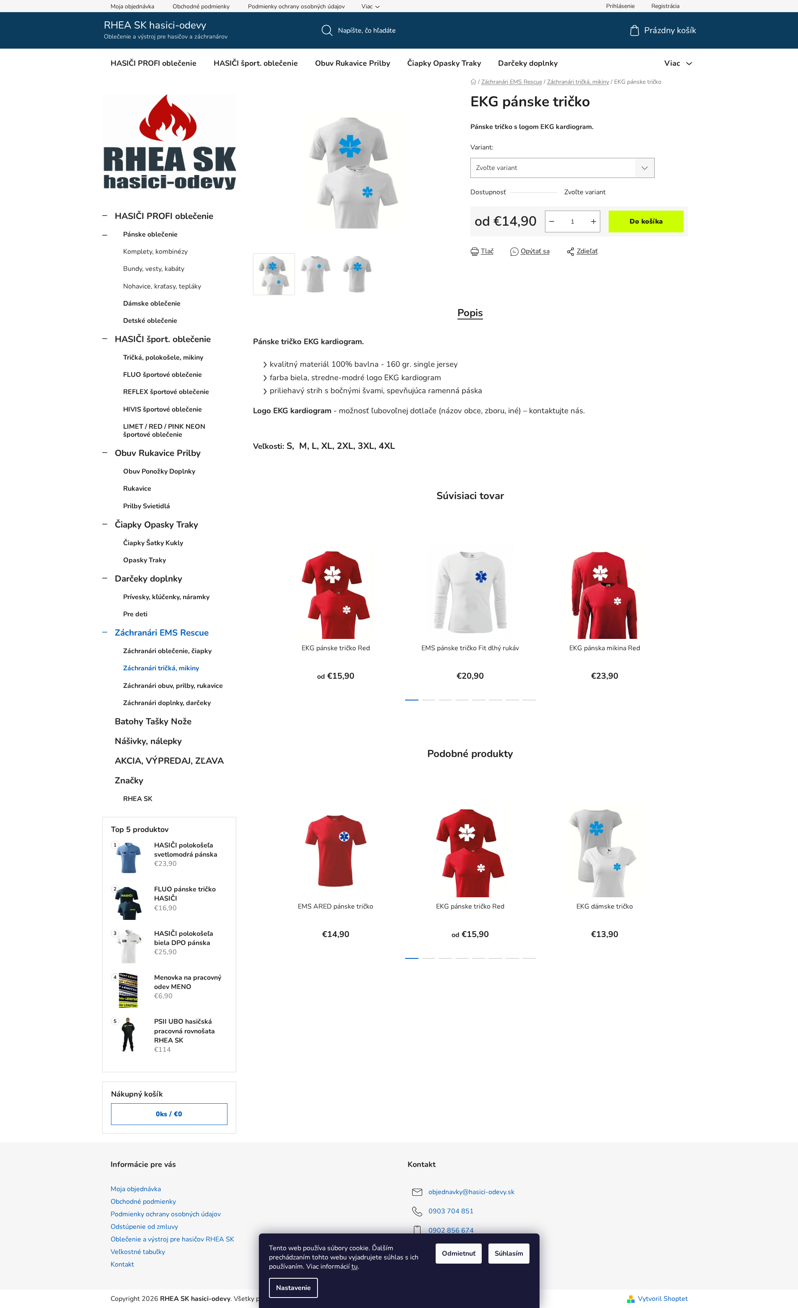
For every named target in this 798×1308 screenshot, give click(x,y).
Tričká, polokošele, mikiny (163, 357)
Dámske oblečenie (152, 303)
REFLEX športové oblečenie (166, 392)
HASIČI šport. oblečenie (163, 339)
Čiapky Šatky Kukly (153, 543)
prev (259, 620)
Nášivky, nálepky (148, 741)
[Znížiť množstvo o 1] (551, 221)
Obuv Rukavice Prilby (158, 453)
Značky (129, 780)
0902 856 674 (451, 1230)
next (681, 620)
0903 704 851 (451, 1210)
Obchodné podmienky (201, 6)
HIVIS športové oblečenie (162, 409)
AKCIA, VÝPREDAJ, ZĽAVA (169, 761)
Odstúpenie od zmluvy (144, 1226)
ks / (169, 1114)
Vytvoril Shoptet (663, 1298)
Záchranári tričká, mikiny (161, 668)
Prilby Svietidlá (146, 506)
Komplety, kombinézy (155, 251)
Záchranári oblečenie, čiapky (167, 651)
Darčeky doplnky (148, 578)
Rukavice (137, 488)
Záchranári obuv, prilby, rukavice (173, 685)
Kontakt (122, 1264)
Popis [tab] (470, 312)
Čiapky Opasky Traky (156, 524)
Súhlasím (509, 1253)
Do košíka (646, 221)
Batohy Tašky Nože (153, 721)
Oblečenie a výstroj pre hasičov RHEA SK (172, 1239)
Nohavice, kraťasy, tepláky (162, 286)
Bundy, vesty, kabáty (153, 268)
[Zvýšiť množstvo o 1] (593, 221)
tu (354, 1266)
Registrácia (665, 6)
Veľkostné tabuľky (138, 1252)
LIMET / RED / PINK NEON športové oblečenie (164, 430)
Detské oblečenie (150, 320)
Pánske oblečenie (150, 234)
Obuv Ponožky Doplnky (159, 471)
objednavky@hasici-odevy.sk (471, 1191)
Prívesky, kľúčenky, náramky (166, 597)
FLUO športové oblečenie (162, 374)
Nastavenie (293, 1288)
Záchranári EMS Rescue (162, 633)
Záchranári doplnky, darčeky (167, 703)
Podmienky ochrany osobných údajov (296, 6)
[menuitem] (153, 63)
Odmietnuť (458, 1253)
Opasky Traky (144, 560)
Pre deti (135, 614)
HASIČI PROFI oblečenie (164, 216)
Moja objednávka (132, 6)
